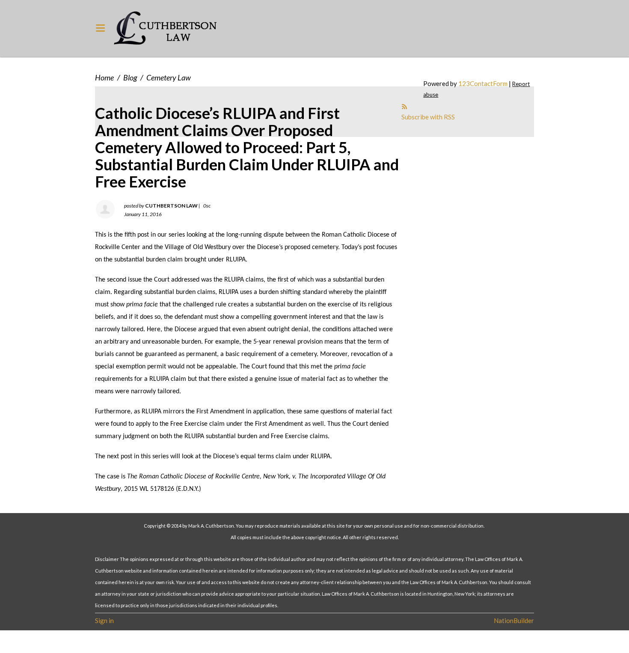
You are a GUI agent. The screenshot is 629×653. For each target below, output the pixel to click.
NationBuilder (514, 620)
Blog (130, 77)
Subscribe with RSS (428, 117)
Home (104, 77)
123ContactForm (482, 83)
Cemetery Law (168, 77)
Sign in (104, 620)
